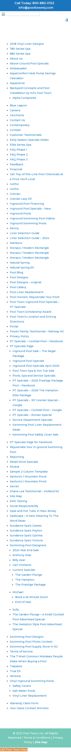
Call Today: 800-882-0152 (34, 3)
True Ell (15, 671)
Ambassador (18, 68)
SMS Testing (18, 501)
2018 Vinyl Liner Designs (27, 44)
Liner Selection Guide (24, 233)
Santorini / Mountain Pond (28, 476)
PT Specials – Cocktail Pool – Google (37, 410)
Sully (15, 609)
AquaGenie (17, 83)
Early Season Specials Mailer (29, 140)
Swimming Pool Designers (28, 545)
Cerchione (17, 115)
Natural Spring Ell (22, 267)
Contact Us (17, 120)
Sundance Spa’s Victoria (26, 540)
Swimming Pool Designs (27, 636)
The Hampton (24, 579)
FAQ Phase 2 (19, 154)
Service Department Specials (32, 420)
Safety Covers (21, 686)
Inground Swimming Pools (28, 223)
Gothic (14, 184)
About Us (16, 58)
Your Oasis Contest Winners (29, 708)
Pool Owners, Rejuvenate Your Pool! (34, 297)
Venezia (15, 676)
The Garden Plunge (28, 574)
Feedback (16, 164)
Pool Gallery (18, 287)
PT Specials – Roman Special (32, 415)
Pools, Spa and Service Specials (33, 375)
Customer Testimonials (26, 135)
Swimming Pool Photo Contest (31, 641)
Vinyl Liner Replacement (29, 695)
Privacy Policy (19, 336)
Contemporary (20, 125)
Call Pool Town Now (14, 749)
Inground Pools (20, 213)
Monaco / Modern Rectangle (29, 248)
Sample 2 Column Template (29, 471)
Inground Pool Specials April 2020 (35, 365)
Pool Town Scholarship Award (30, 311)
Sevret (14, 486)
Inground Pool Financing (27, 203)
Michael (17, 592)
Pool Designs (19, 277)
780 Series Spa (20, 48)
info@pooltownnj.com (36, 7)
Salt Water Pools (23, 690)
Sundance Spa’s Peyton (26, 530)
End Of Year (23, 602)
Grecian (15, 194)
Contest (15, 130)
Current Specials (23, 570)
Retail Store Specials (24, 461)
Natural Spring (20, 262)
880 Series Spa (20, 53)
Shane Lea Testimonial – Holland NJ (34, 491)
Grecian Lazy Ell (21, 198)
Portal (14, 326)
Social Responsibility (24, 506)
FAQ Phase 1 (18, 149)
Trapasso (16, 666)
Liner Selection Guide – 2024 (29, 238)
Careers (15, 110)
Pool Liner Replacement (26, 292)
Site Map (16, 496)
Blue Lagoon (18, 105)
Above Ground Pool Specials (29, 63)
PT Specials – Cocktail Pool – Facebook (36, 341)
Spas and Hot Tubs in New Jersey (33, 511)
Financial (16, 169)
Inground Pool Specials (28, 361)
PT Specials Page (22, 346)
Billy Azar (18, 560)
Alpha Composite (24, 98)
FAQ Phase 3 (19, 159)
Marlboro (16, 243)
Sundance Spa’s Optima (26, 535)
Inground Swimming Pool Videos (32, 218)
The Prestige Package (30, 584)
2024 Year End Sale (25, 550)
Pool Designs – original (25, 282)
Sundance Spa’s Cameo (26, 525)
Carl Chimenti (21, 565)
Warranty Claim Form (24, 703)
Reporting (17, 457)
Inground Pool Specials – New (30, 208)
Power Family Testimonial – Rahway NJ (37, 331)
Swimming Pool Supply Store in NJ (34, 646)
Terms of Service (21, 651)
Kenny (14, 228)
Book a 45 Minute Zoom (31, 597)
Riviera (14, 466)
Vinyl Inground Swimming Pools (32, 681)
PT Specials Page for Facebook (31, 442)
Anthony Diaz (21, 555)
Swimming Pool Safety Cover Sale (35, 434)
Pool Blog (16, 272)
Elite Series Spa (20, 144)
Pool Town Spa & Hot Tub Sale (33, 370)
